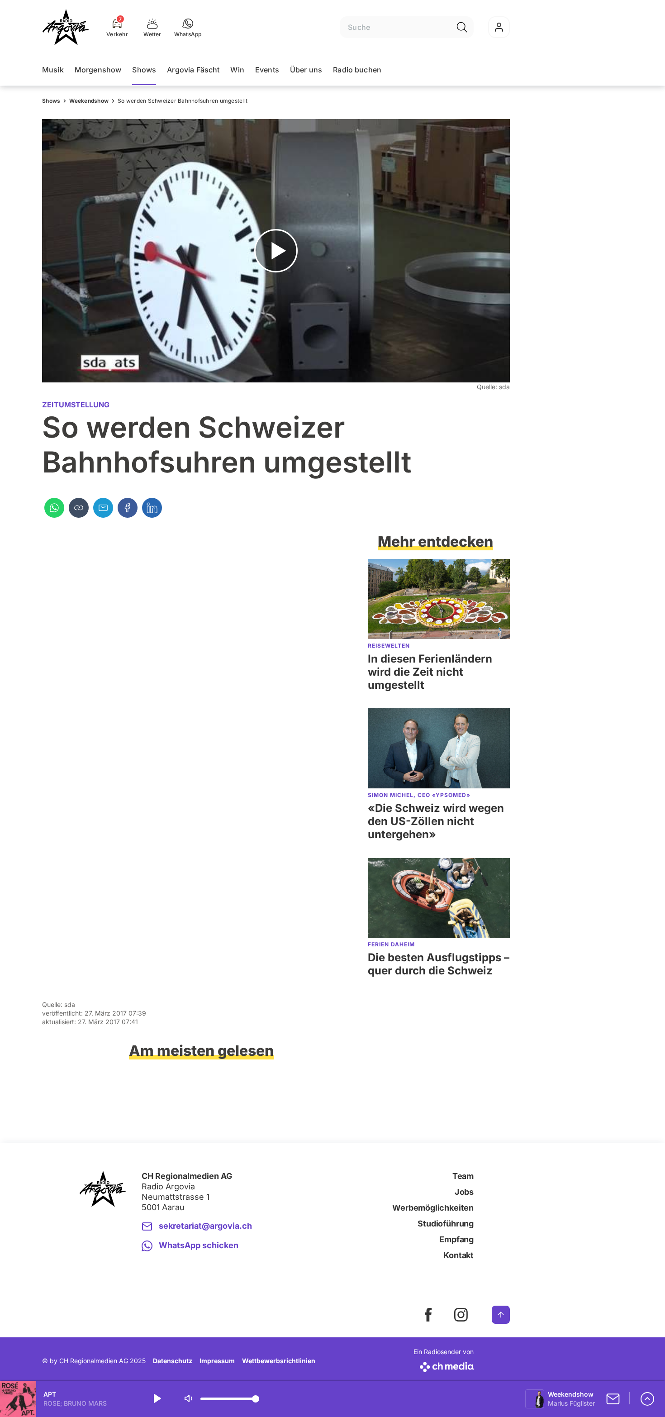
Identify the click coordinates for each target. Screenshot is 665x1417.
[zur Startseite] (66, 27)
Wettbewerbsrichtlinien (278, 1361)
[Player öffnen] (647, 1399)
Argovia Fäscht (193, 69)
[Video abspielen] (276, 250)
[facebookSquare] (428, 1315)
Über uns (306, 69)
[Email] (103, 508)
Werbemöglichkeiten (433, 1207)
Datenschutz (172, 1361)
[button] (188, 27)
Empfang (456, 1239)
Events (267, 69)
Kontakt (458, 1255)
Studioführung (446, 1223)
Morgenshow (98, 69)
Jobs (464, 1192)
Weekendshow (89, 100)
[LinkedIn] (152, 508)
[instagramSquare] (461, 1315)
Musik (53, 69)
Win (237, 69)
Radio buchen (357, 69)
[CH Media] (443, 1365)
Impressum (217, 1361)
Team (463, 1176)
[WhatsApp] (54, 508)
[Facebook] (128, 508)
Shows (144, 69)
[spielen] (156, 1399)
